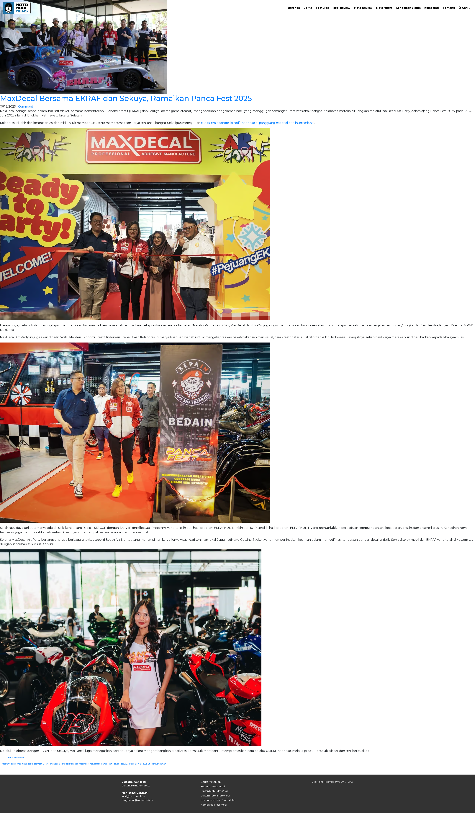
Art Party (6, 763)
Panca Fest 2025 (121, 763)
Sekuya (143, 763)
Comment (25, 106)
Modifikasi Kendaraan (90, 763)
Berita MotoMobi (211, 781)
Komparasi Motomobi (214, 804)
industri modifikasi (59, 763)
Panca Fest (106, 763)
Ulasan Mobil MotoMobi (215, 790)
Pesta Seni (134, 763)
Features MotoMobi (213, 786)
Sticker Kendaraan (157, 763)
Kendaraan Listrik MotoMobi (218, 800)
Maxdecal (73, 763)
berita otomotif (35, 763)
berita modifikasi (19, 763)
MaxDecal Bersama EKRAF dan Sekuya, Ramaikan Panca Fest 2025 (126, 98)
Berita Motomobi (15, 757)
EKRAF (46, 763)
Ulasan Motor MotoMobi (215, 795)
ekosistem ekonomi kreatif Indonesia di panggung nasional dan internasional (257, 123)
